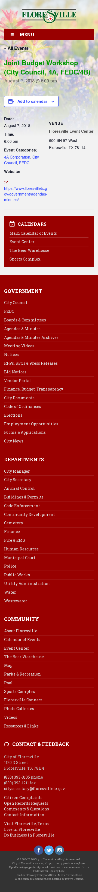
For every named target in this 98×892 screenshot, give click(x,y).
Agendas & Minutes (22, 328)
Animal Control (19, 488)
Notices (11, 354)
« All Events (16, 48)
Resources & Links (21, 726)
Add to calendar (32, 101)
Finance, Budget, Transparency (33, 389)
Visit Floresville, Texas (26, 823)
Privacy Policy (36, 875)
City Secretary (17, 479)
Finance (12, 531)
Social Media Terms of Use (66, 875)
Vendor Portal (17, 380)
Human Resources (21, 549)
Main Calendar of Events (33, 233)
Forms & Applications (25, 432)
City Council (15, 302)
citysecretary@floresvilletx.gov (34, 788)
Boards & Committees (25, 320)
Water (10, 592)
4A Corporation (17, 157)
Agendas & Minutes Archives (31, 337)
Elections (13, 415)
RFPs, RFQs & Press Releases (31, 363)
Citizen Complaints (23, 797)
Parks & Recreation (22, 674)
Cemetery (13, 522)
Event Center (22, 241)
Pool (8, 682)
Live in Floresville (22, 829)
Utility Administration (27, 583)
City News (13, 441)
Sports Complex (25, 259)
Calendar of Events (22, 639)
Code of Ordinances (22, 406)
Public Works (17, 574)
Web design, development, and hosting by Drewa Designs (49, 879)
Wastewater (15, 600)
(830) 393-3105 (17, 777)
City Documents (19, 397)
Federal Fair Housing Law (48, 871)
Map (8, 665)
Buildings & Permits (24, 497)
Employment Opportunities (31, 423)
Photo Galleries (19, 708)
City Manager (17, 471)
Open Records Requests (26, 803)
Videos (10, 717)
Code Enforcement (22, 505)
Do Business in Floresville (29, 835)
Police (10, 566)
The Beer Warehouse (29, 250)
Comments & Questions (26, 809)
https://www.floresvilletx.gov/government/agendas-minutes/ (25, 193)
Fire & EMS (14, 540)
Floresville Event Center (71, 131)
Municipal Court (19, 557)
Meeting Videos (19, 345)
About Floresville (20, 630)
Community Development (29, 514)
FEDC (24, 162)
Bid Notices (15, 371)
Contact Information (24, 814)
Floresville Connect (23, 699)
